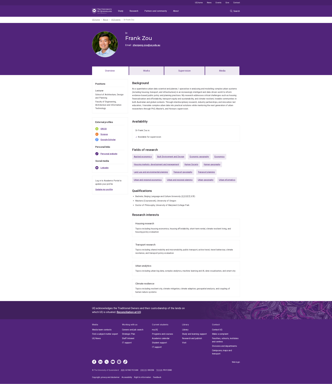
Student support (159, 342)
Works (146, 70)
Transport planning (206, 172)
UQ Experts (116, 20)
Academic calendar (161, 338)
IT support (127, 342)
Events (218, 3)
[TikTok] (125, 362)
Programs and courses (162, 334)
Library (185, 329)
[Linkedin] (100, 362)
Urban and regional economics (148, 180)
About (176, 11)
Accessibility (127, 377)
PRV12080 (167, 370)
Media (222, 70)
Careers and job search (132, 329)
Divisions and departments (224, 346)
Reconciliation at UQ (129, 312)
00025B (151, 370)
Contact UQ (217, 329)
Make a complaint (220, 334)
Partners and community (155, 11)
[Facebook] (94, 362)
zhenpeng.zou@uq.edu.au (146, 45)
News (209, 3)
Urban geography (205, 180)
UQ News (96, 338)
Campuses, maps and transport (222, 352)
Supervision (184, 70)
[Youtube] (113, 362)
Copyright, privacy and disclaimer (106, 377)
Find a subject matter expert (105, 334)
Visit (184, 342)
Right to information (142, 377)
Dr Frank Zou (129, 20)
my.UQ (155, 329)
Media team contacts (102, 329)
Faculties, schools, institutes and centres (225, 340)
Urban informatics (227, 180)
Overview (110, 70)
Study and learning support (194, 334)
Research (134, 11)
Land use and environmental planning (151, 172)
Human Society (191, 164)
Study (120, 11)
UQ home (199, 3)
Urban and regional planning (179, 180)
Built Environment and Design (170, 156)
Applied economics (143, 156)
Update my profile (104, 189)
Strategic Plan (128, 334)
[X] (107, 362)
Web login (236, 362)
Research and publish (192, 338)
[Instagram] (119, 362)
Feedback (157, 377)
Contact (236, 3)
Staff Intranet (128, 338)
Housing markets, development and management (156, 164)
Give (227, 3)
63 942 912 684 (131, 370)
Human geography (212, 164)
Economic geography (199, 156)
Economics (219, 156)
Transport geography (182, 172)
